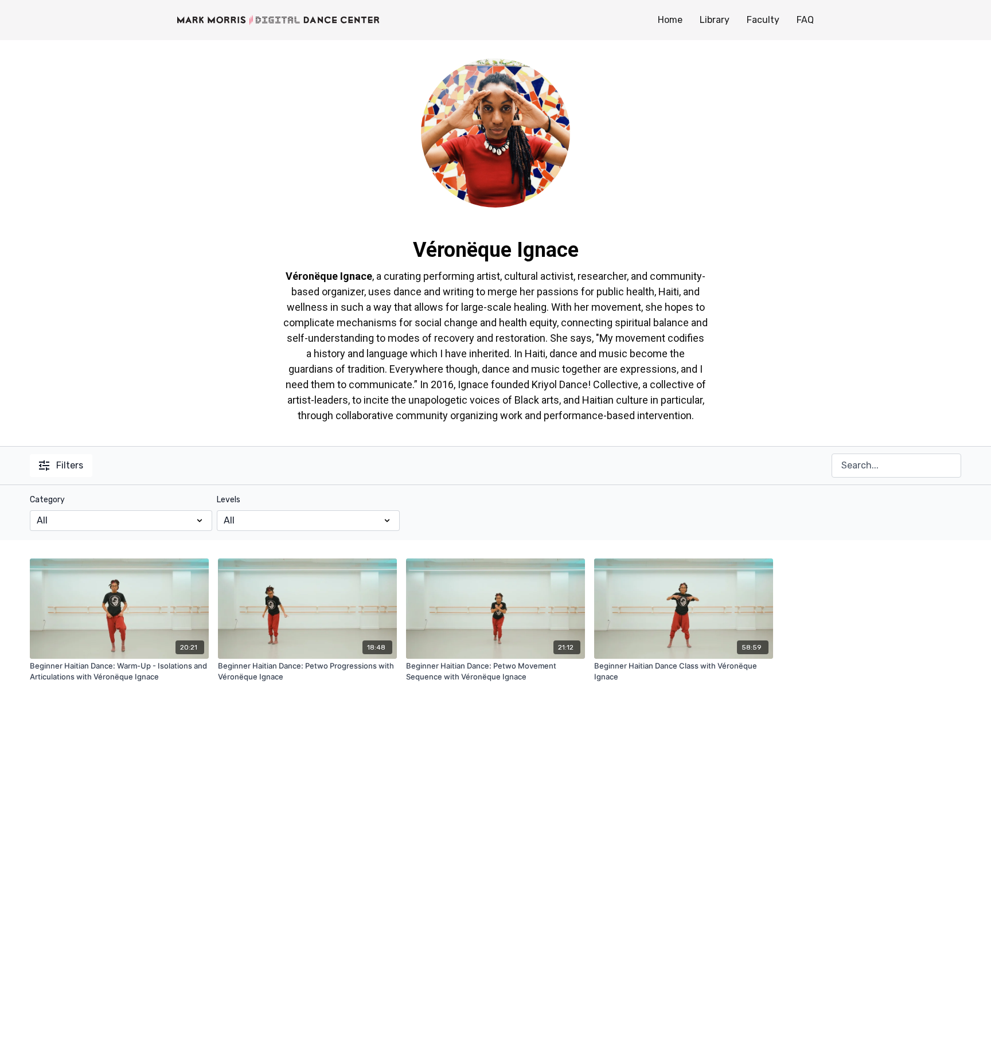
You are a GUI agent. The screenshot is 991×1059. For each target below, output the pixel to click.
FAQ (805, 19)
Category (47, 500)
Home (670, 19)
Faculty (763, 19)
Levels (228, 500)
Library (714, 19)
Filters (69, 465)
